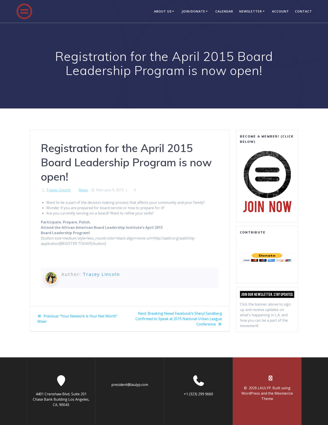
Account (280, 11)
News (83, 190)
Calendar (224, 11)
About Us (163, 11)
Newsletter (250, 11)
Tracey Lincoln (58, 190)
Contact (303, 11)
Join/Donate (193, 11)
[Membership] (267, 181)
